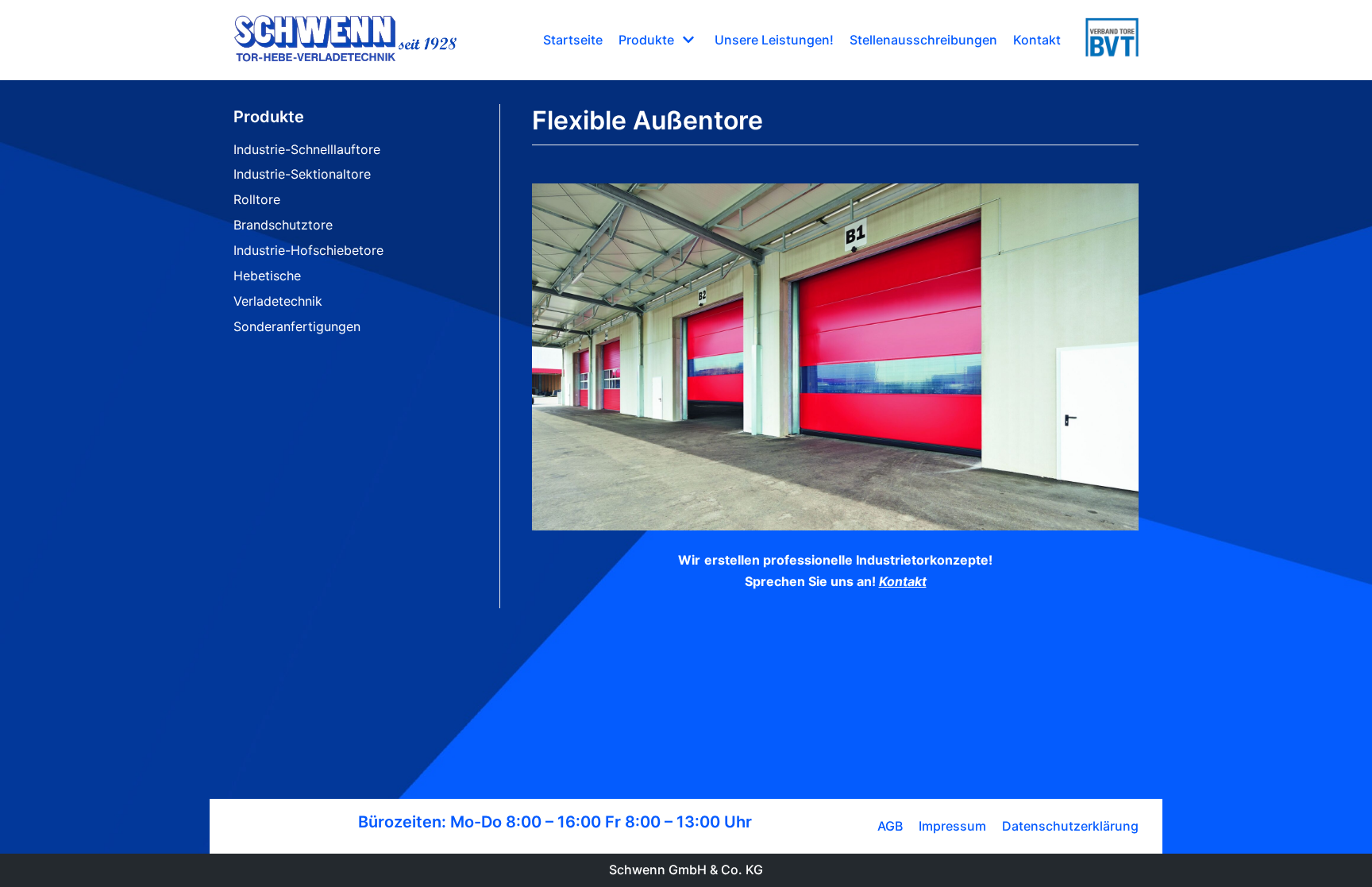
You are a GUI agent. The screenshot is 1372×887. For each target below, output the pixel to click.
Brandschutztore (283, 225)
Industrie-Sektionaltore (302, 174)
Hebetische (267, 275)
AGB (890, 826)
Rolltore (256, 199)
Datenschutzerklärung (1070, 826)
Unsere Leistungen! (774, 40)
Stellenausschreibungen (923, 40)
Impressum (952, 826)
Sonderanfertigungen (296, 326)
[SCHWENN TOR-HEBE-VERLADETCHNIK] (345, 40)
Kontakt (1037, 40)
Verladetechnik (277, 301)
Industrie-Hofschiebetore (308, 250)
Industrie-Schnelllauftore (306, 149)
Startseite (573, 40)
